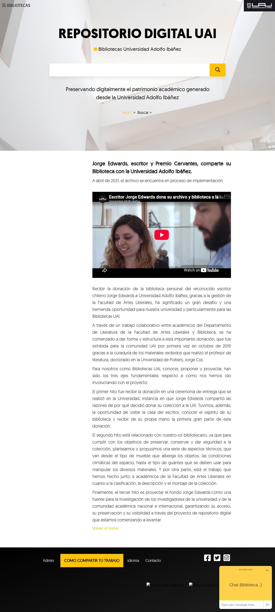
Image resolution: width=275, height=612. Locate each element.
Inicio (126, 112)
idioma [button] (133, 560)
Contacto (153, 560)
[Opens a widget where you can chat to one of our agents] (245, 587)
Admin (48, 560)
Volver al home (105, 528)
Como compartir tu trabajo (91, 560)
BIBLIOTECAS (18, 5)
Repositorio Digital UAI (137, 34)
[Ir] (217, 70)
